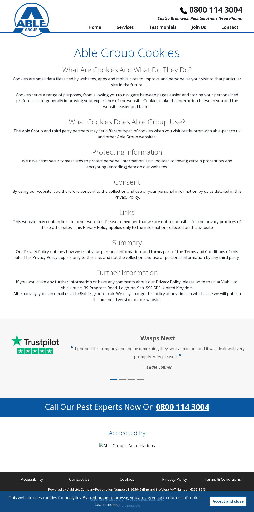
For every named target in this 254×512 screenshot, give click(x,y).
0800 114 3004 (215, 9)
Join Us (199, 27)
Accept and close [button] (228, 501)
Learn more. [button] (106, 504)
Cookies (127, 479)
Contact (229, 27)
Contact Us (79, 479)
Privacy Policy (174, 479)
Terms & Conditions (222, 479)
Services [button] (125, 27)
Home (94, 27)
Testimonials (162, 27)
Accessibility (32, 479)
